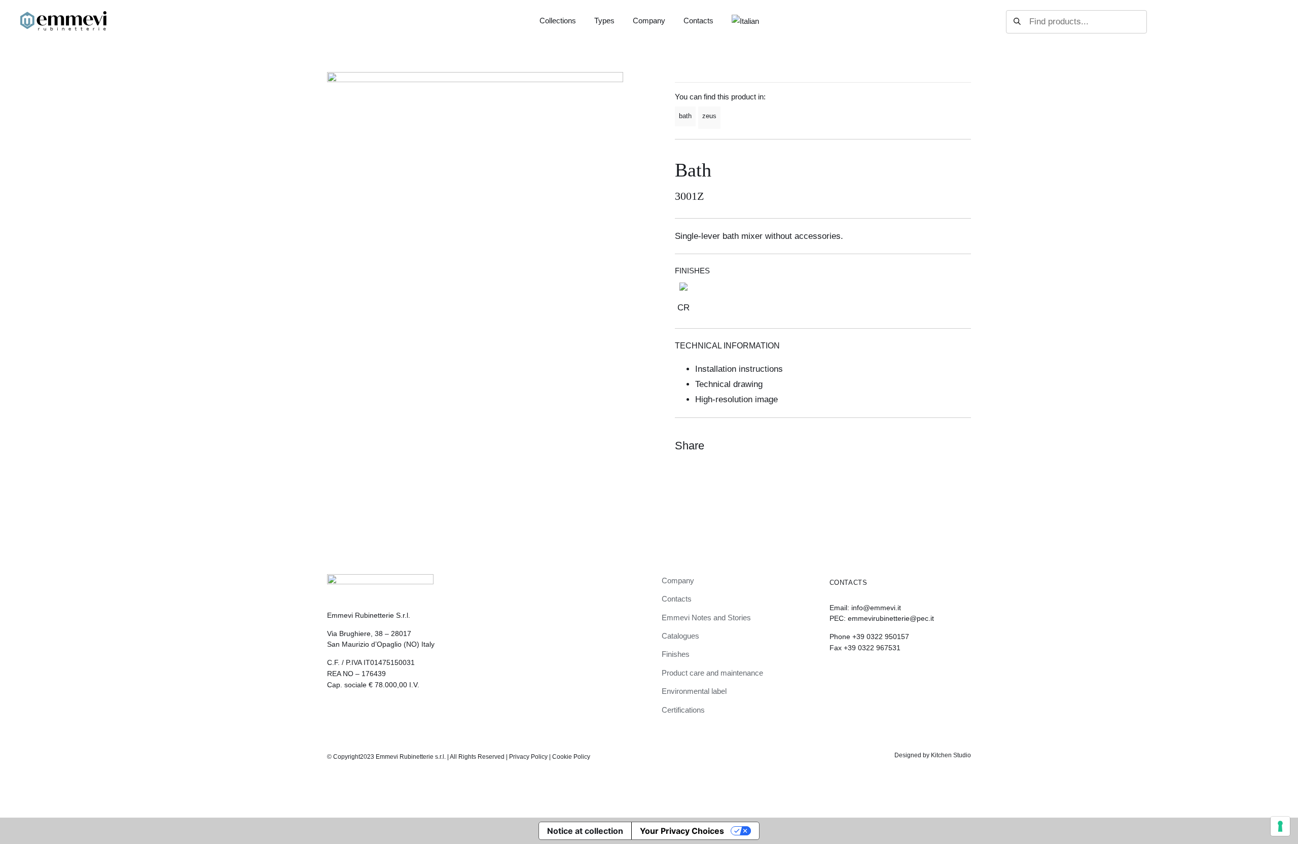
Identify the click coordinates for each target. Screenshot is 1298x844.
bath (685, 116)
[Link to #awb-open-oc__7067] (1269, 22)
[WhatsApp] (943, 446)
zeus (709, 116)
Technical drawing (729, 384)
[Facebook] (925, 446)
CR (683, 307)
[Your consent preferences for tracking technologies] (1280, 826)
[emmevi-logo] (63, 15)
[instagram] (833, 675)
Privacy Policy (528, 756)
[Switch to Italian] (745, 21)
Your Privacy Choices (682, 831)
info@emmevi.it (876, 608)
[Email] (962, 446)
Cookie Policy (571, 756)
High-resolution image (736, 399)
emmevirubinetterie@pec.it (891, 618)
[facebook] (850, 675)
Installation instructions (739, 369)
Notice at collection (585, 831)
